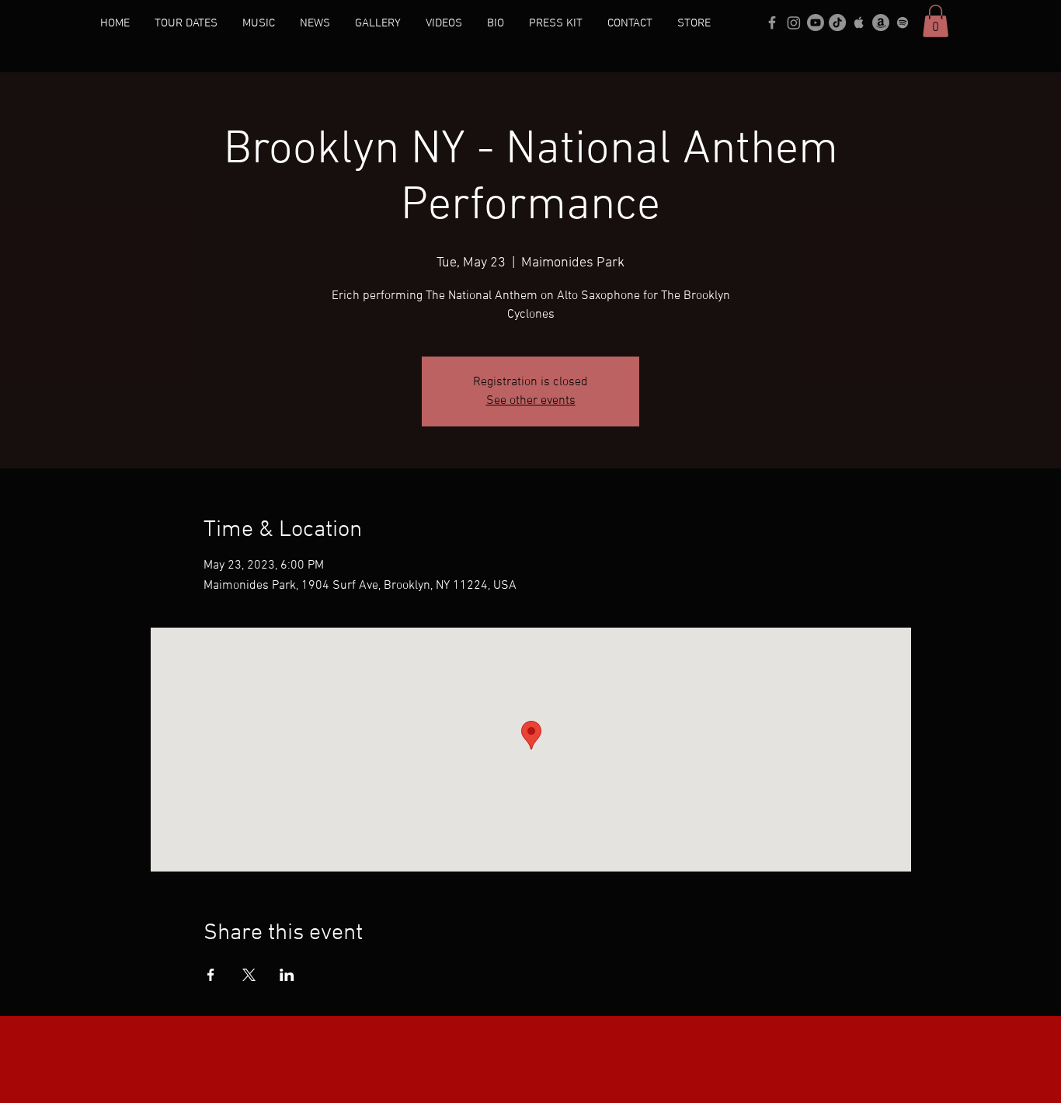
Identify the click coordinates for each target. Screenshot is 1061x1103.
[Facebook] (772, 22)
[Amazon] (880, 22)
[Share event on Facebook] (211, 975)
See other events (531, 401)
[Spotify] (902, 22)
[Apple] (859, 22)
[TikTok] (837, 22)
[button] (935, 21)
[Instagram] (793, 22)
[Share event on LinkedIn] (287, 975)
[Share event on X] (249, 975)
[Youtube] (815, 22)
